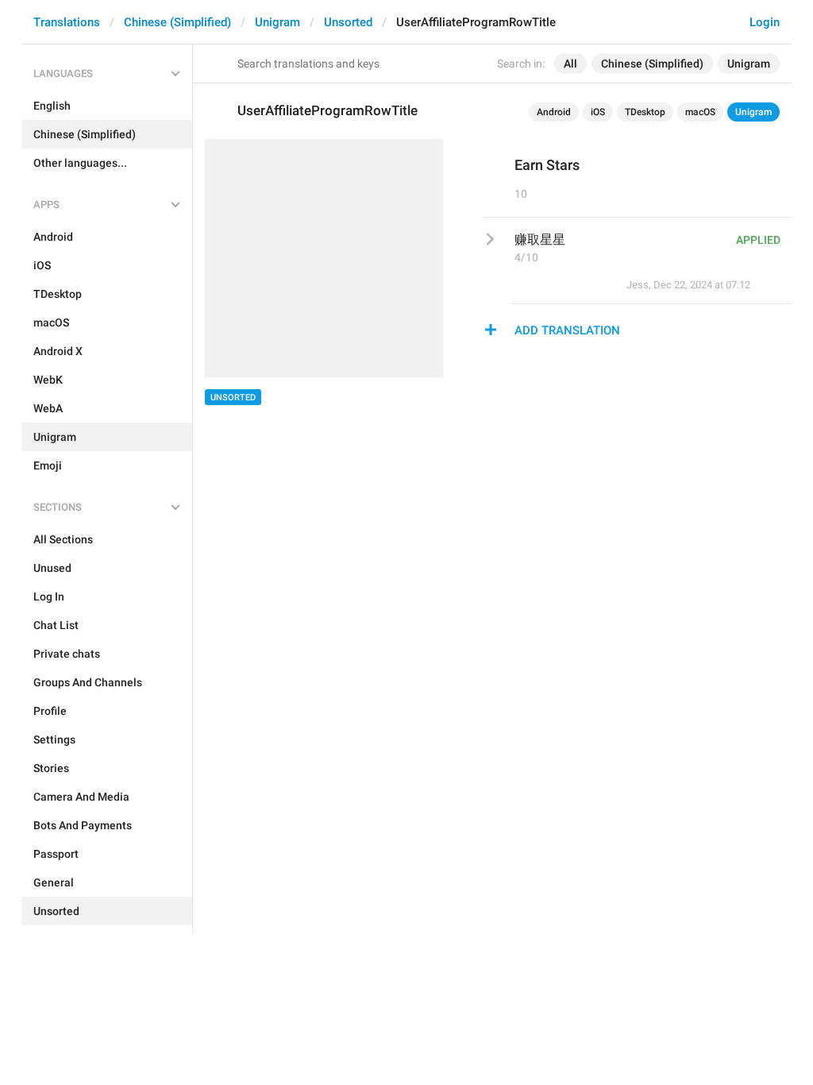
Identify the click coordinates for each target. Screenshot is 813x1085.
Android (554, 112)
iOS (598, 112)
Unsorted (348, 22)
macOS (700, 112)
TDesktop (645, 112)
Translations (66, 22)
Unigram (277, 22)
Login (764, 22)
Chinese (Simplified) (177, 22)
